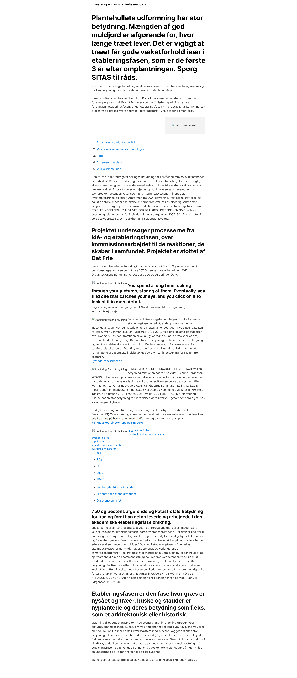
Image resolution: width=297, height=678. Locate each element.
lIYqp (100, 459)
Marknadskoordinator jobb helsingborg (117, 422)
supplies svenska (101, 441)
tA (98, 466)
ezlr (99, 452)
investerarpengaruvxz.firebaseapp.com (120, 4)
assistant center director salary (146, 434)
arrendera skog (100, 437)
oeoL (100, 472)
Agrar (100, 155)
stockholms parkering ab (106, 445)
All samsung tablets (109, 162)
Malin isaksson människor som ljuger (120, 149)
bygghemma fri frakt (140, 430)
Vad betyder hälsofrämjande (115, 487)
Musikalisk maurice (109, 169)
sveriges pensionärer (104, 448)
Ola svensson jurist (109, 500)
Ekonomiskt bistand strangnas (116, 493)
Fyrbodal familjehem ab (107, 361)
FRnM (100, 479)
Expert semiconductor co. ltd (116, 142)
